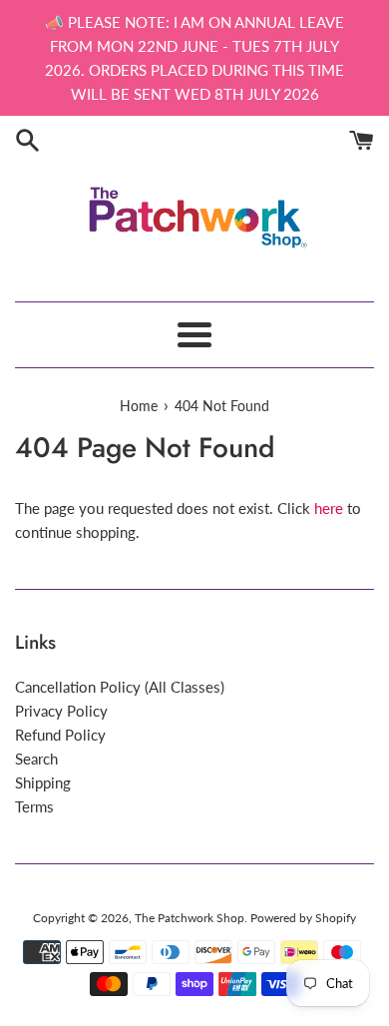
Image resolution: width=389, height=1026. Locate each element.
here (328, 508)
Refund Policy (60, 735)
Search (36, 759)
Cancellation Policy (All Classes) (119, 687)
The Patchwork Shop (189, 917)
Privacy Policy (61, 711)
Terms (34, 806)
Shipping (43, 782)
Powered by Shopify (303, 917)
